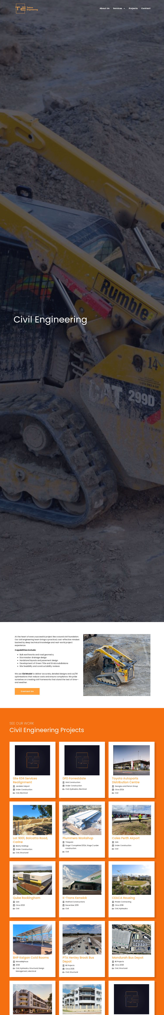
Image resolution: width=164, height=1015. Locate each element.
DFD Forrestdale (74, 778)
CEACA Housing (123, 898)
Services (117, 8)
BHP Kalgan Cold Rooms (31, 958)
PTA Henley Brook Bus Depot (78, 959)
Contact (146, 8)
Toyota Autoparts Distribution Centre (126, 780)
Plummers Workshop (78, 838)
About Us (104, 8)
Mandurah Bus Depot (127, 958)
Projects (133, 8)
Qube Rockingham (26, 898)
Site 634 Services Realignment (25, 780)
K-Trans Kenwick (75, 898)
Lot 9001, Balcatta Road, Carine (30, 840)
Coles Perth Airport (126, 838)
